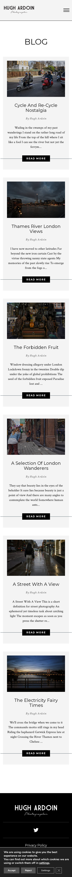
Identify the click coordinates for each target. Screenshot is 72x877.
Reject (28, 870)
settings (44, 863)
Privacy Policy (36, 845)
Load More (36, 779)
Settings (45, 870)
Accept (11, 870)
